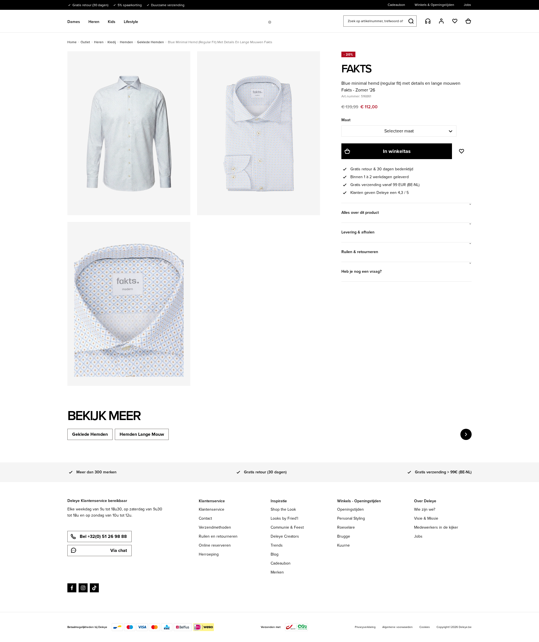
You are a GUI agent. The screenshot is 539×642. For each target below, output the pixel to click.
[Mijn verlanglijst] (454, 21)
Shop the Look (283, 509)
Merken (277, 572)
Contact (205, 518)
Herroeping (209, 554)
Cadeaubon (281, 563)
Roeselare (346, 527)
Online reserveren (215, 545)
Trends (277, 545)
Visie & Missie (426, 518)
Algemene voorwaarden (397, 627)
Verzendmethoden (215, 527)
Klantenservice (211, 509)
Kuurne (343, 545)
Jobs (418, 536)
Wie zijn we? (424, 509)
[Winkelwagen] (468, 21)
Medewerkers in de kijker (436, 527)
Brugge (343, 536)
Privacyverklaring (365, 627)
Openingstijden (350, 509)
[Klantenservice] (427, 21)
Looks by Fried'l (284, 518)
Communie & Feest (287, 527)
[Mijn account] (441, 21)
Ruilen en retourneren (218, 536)
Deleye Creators (285, 536)
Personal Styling (351, 518)
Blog (274, 554)
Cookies (424, 627)
